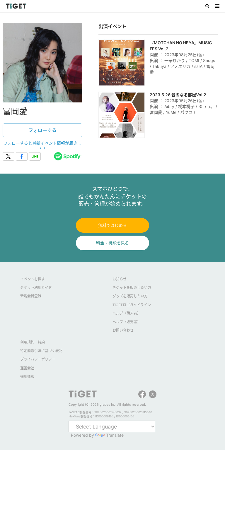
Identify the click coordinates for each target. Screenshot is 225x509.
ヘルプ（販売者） (126, 322)
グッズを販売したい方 (130, 296)
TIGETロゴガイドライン (131, 305)
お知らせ (119, 279)
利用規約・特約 (32, 342)
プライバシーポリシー (37, 359)
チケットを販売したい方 (131, 287)
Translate (115, 435)
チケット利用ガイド (36, 287)
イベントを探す (32, 279)
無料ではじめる (112, 225)
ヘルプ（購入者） (126, 313)
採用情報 (27, 376)
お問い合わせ (123, 330)
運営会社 (27, 368)
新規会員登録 (30, 296)
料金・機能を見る (112, 242)
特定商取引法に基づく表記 (41, 351)
